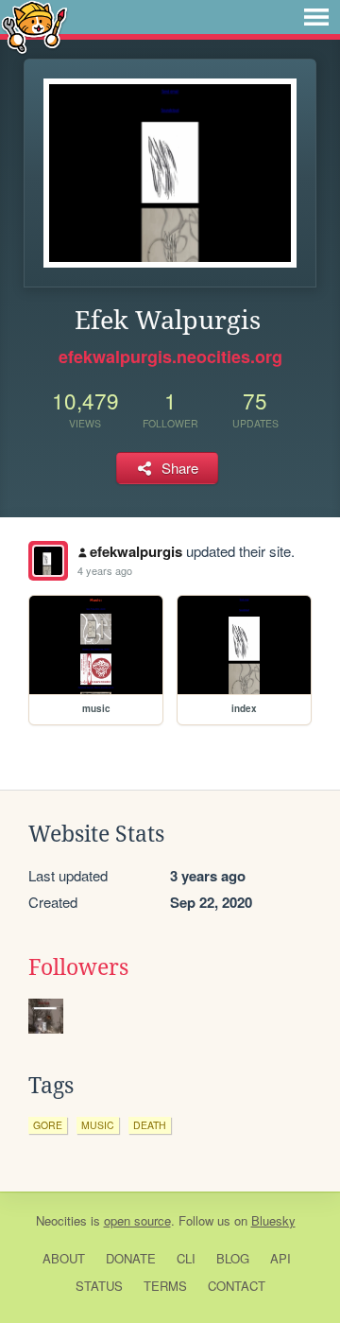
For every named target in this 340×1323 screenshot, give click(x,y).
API (280, 1258)
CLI (186, 1258)
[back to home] (34, 26)
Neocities (61, 1220)
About (63, 1258)
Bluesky (273, 1220)
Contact (236, 1286)
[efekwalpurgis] (48, 561)
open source (137, 1220)
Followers (78, 967)
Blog (232, 1258)
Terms (165, 1286)
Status (99, 1286)
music (97, 1125)
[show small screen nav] (316, 17)
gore (47, 1125)
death (149, 1125)
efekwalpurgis (136, 551)
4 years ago (104, 570)
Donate (131, 1258)
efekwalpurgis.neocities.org (170, 356)
